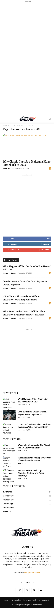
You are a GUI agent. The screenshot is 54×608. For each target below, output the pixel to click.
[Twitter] (27, 590)
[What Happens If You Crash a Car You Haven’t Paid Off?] (9, 405)
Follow (46, 244)
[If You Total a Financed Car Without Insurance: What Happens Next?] (9, 428)
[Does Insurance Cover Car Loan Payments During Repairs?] (9, 415)
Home (5, 125)
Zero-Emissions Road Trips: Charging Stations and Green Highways (31, 473)
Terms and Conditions (31, 600)
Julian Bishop (8, 168)
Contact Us (46, 600)
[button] (4, 119)
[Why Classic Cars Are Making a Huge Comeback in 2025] (27, 146)
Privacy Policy (16, 600)
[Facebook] (12, 590)
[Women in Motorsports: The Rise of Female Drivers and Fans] (9, 449)
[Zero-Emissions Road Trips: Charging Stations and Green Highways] (9, 476)
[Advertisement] (27, 30)
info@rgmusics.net (32, 572)
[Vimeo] (34, 590)
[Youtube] (41, 590)
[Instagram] (20, 590)
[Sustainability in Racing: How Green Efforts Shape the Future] (9, 463)
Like (48, 239)
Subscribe (45, 250)
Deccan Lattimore (9, 273)
